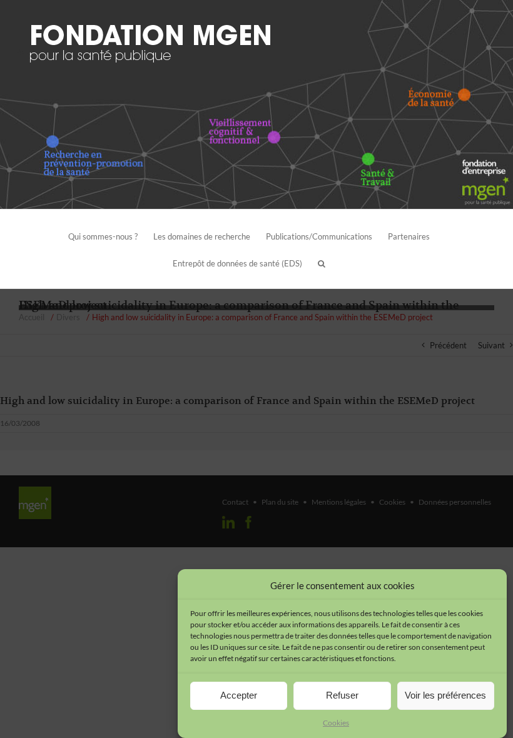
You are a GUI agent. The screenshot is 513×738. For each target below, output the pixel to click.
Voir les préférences (445, 695)
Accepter (238, 695)
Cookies (336, 722)
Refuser (342, 695)
